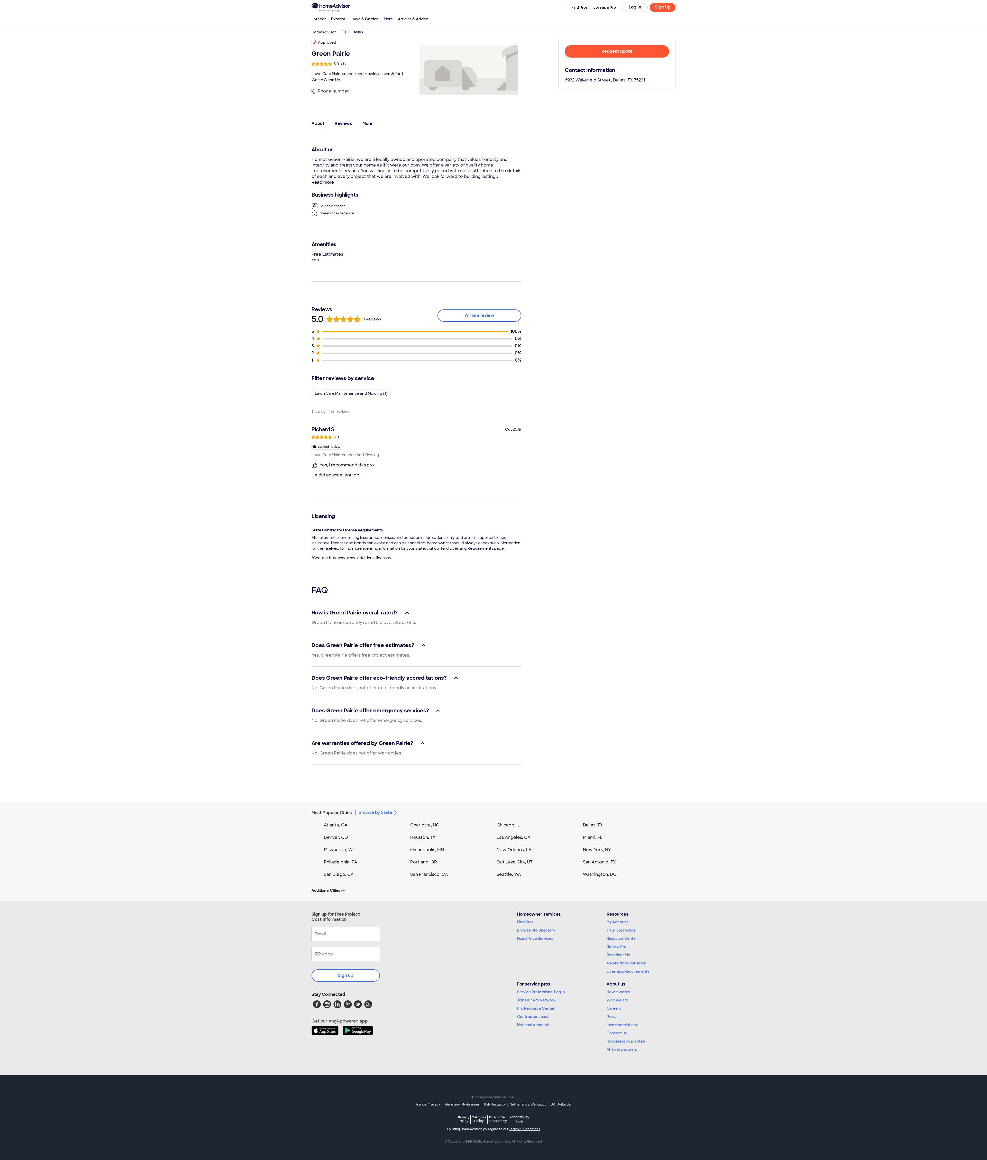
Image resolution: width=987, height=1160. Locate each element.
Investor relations (622, 1025)
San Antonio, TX (599, 862)
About (318, 123)
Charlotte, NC (424, 825)
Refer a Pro (616, 946)
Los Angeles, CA (514, 837)
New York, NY (597, 849)
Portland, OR (423, 862)
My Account (617, 922)
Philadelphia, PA (340, 862)
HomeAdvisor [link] (324, 32)
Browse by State (375, 812)
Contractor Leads (533, 1016)
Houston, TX (422, 837)
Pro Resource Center (536, 1008)
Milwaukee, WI (339, 849)
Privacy (463, 1119)
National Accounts (533, 1025)
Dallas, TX (593, 825)
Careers (614, 1008)
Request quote (616, 51)
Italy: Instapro (494, 1104)
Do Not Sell (498, 1119)
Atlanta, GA (336, 825)
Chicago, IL (508, 825)
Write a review (479, 315)
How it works (618, 992)
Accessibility (519, 1119)
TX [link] (344, 32)
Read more (323, 182)
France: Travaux (427, 1104)
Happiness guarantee (626, 1041)
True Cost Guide (621, 930)
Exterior (338, 19)
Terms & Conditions (524, 1129)
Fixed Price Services (535, 938)
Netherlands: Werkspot (528, 1104)
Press (611, 1016)
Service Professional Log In (541, 992)
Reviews (343, 123)
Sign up (345, 975)
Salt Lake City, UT (515, 862)
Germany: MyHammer (462, 1104)
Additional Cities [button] (326, 890)
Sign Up (663, 7)
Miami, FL (592, 837)
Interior (319, 19)
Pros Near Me (618, 955)
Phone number (333, 91)
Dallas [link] (357, 32)
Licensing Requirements (628, 971)
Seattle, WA (509, 874)
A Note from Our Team (626, 963)
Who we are (617, 1000)
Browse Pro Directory (536, 930)
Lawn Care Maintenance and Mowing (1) (351, 393)
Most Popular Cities (332, 812)
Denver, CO (336, 837)
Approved (327, 42)
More (388, 19)
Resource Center (622, 938)
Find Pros (525, 922)
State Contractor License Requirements (347, 530)
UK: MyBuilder (561, 1104)
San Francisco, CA (429, 874)
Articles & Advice (413, 19)
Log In (635, 7)
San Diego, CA (339, 874)
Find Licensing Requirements (467, 548)
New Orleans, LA (514, 849)
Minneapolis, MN (427, 849)
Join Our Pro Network (536, 1000)
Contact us (617, 1033)
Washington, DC (599, 874)
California (479, 1119)
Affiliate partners (622, 1049)
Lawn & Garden (365, 19)
